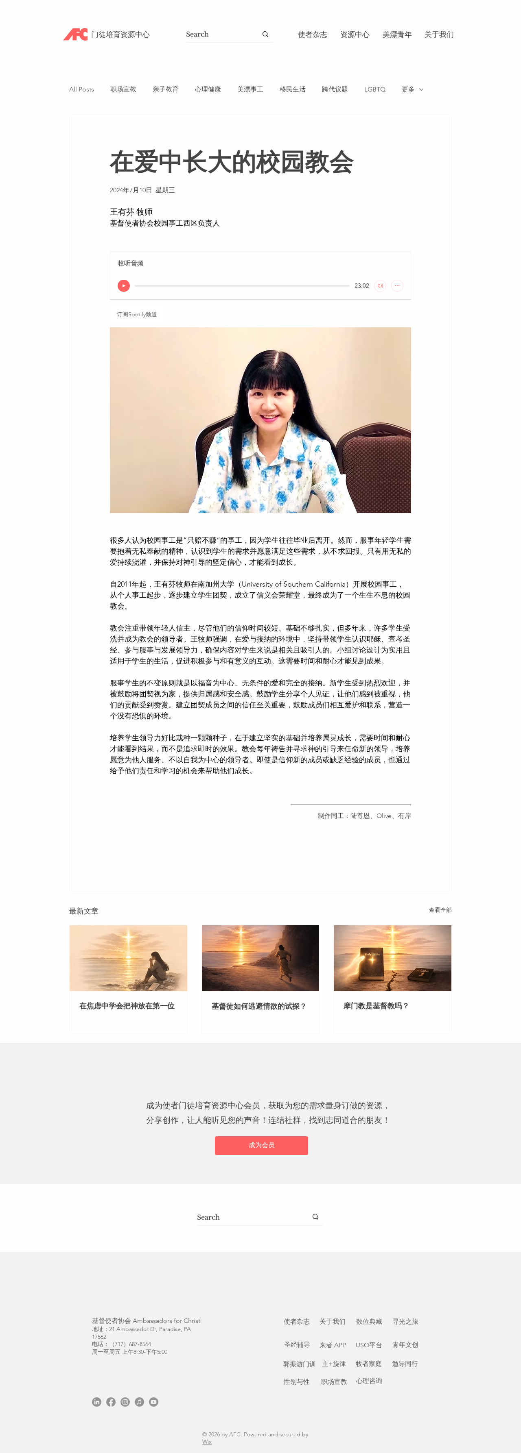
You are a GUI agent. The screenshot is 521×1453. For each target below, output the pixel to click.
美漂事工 (250, 89)
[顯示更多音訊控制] (397, 286)
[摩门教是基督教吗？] (392, 958)
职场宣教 (123, 89)
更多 (408, 89)
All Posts (81, 89)
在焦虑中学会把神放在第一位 (127, 1005)
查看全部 (440, 910)
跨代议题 (335, 89)
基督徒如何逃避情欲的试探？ (259, 1006)
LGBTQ (374, 89)
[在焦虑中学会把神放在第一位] (128, 958)
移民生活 (293, 89)
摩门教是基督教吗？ (376, 1005)
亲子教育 (166, 89)
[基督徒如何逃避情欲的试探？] (261, 958)
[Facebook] (111, 1402)
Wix (207, 1441)
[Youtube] (153, 1402)
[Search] (265, 34)
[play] (124, 286)
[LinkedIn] (96, 1402)
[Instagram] (125, 1402)
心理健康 (208, 89)
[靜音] (380, 286)
